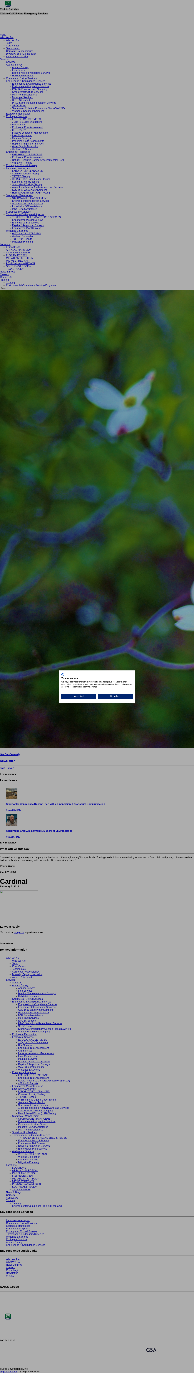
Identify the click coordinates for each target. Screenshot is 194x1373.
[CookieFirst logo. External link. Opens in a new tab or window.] (62, 674)
